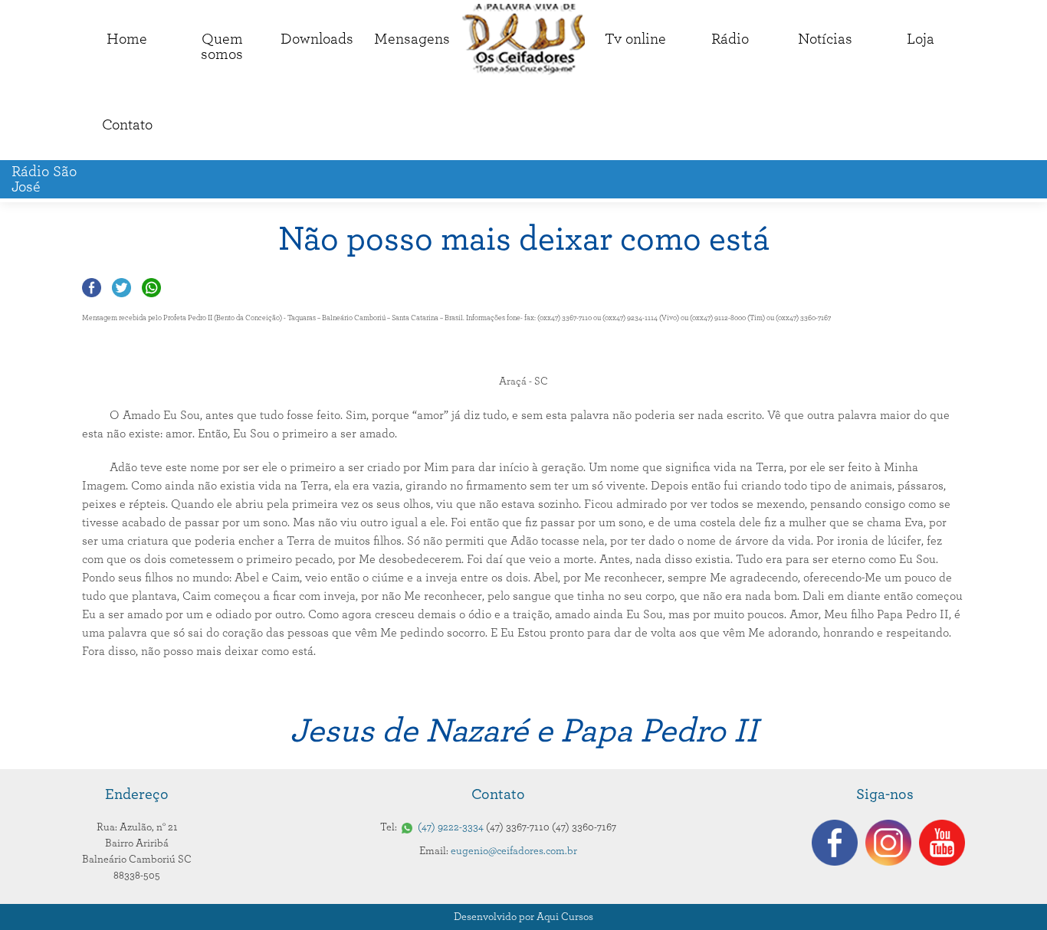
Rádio (730, 39)
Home (127, 39)
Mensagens (412, 39)
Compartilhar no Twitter (121, 287)
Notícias (825, 39)
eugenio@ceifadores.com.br (514, 851)
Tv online (635, 39)
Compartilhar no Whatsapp (151, 287)
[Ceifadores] (523, 39)
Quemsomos (222, 46)
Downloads (317, 39)
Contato (127, 125)
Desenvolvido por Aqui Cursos (523, 917)
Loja (920, 39)
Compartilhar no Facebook (91, 287)
